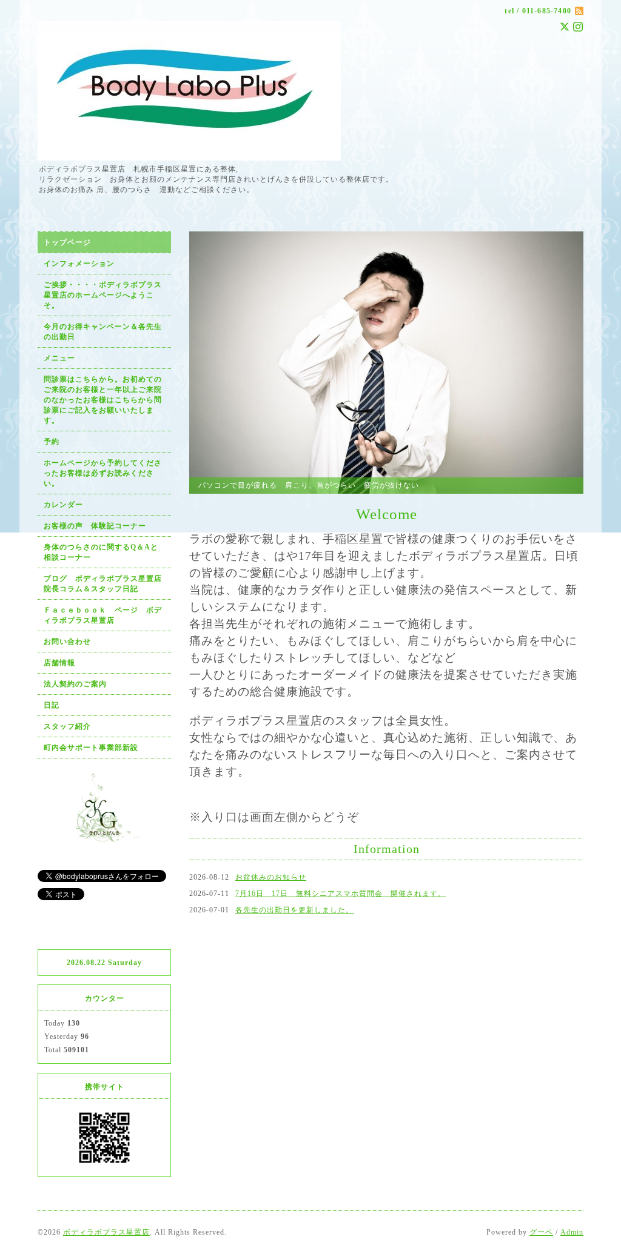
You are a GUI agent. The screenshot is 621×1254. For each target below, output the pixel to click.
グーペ (541, 1232)
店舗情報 (59, 663)
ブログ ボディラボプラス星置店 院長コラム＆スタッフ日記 (107, 583)
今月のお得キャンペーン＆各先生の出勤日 (103, 331)
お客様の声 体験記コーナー (95, 526)
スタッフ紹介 (67, 726)
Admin (571, 1232)
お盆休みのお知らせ (270, 877)
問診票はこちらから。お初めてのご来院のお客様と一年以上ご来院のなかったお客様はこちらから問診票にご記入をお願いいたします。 (103, 400)
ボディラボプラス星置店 (106, 1232)
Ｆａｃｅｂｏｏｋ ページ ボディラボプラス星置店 (103, 615)
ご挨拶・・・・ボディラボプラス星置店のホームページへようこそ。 (103, 295)
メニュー (59, 358)
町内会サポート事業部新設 (91, 747)
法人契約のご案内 (75, 684)
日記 (51, 705)
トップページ (67, 242)
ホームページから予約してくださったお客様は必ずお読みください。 (103, 473)
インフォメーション (79, 263)
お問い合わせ (67, 641)
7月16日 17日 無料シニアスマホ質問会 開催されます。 (340, 893)
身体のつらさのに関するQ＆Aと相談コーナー (101, 552)
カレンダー (63, 504)
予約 (51, 441)
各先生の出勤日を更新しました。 (294, 910)
